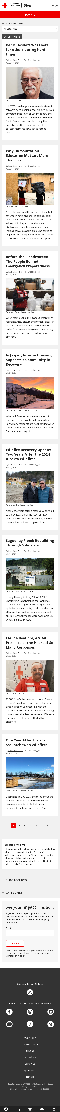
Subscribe (15, 943)
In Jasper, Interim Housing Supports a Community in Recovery (29, 360)
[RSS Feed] (30, 992)
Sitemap (30, 1050)
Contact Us (30, 1063)
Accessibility (30, 1057)
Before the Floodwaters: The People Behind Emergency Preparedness (28, 261)
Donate (30, 14)
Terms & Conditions (30, 1044)
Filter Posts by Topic (12, 23)
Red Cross (34, 852)
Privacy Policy (30, 1037)
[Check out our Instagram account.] (30, 1012)
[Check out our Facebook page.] (9, 1012)
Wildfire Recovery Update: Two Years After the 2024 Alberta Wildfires (28, 454)
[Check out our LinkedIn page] (50, 1012)
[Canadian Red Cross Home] (11, 5)
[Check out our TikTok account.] (30, 1024)
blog (27, 5)
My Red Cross (30, 1070)
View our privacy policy (15, 956)
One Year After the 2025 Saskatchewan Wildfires (27, 742)
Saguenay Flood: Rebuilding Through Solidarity (30, 542)
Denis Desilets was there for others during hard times (27, 50)
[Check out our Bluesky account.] (50, 1024)
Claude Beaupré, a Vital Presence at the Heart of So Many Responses (29, 643)
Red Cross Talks (15, 60)
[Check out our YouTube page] (9, 1024)
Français (54, 5)
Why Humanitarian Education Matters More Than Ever (27, 155)
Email (9, 928)
